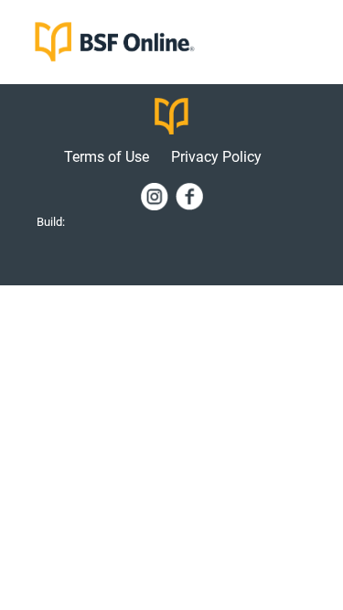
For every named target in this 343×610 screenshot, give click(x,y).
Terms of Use (108, 157)
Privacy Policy (216, 157)
